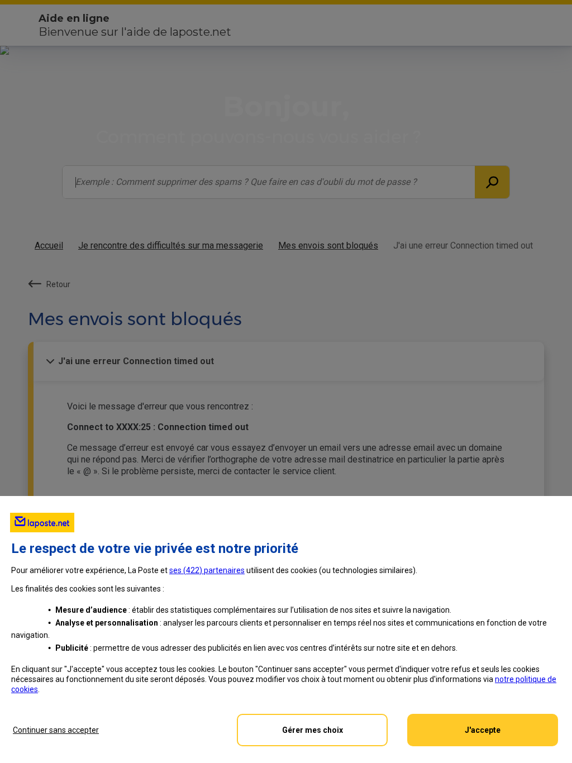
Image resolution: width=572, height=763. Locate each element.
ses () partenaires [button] (207, 570)
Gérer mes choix (312, 730)
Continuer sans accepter (56, 730)
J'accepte (482, 730)
